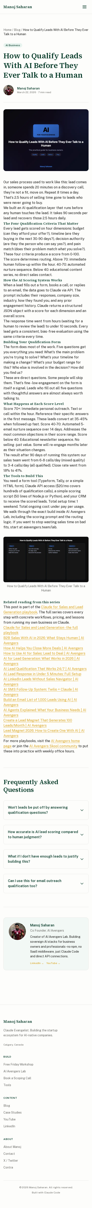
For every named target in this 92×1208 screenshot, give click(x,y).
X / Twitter (10, 1160)
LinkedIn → (37, 963)
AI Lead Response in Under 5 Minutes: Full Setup (42, 674)
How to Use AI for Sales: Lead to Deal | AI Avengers (44, 653)
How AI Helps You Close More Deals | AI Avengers (43, 648)
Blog (17, 30)
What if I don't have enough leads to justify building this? (43, 859)
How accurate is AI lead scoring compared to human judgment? (43, 834)
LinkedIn (9, 1126)
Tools (7, 1085)
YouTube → (53, 963)
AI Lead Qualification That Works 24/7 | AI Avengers (45, 669)
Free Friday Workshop (18, 1064)
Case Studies (12, 1112)
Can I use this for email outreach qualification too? (34, 883)
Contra (8, 1167)
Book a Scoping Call (17, 1078)
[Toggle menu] (84, 7)
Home (7, 30)
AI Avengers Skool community (53, 746)
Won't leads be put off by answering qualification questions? (38, 810)
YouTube (9, 1119)
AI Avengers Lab (14, 1071)
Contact (9, 1153)
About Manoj (12, 1147)
